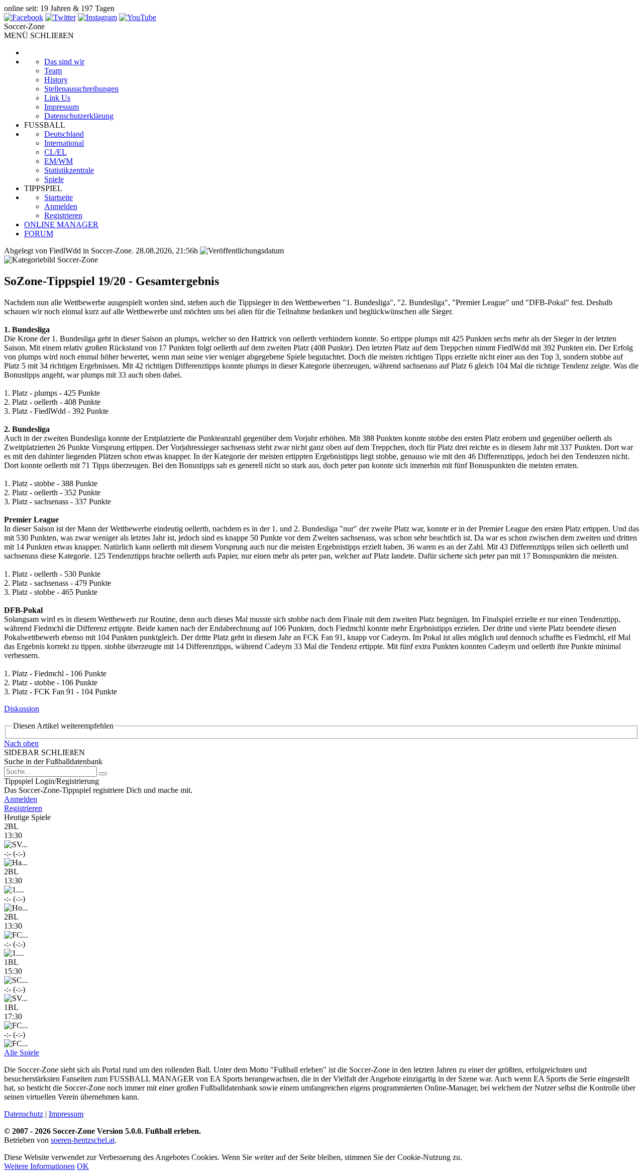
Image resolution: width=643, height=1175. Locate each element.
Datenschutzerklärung (79, 116)
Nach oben (21, 743)
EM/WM (58, 161)
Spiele (54, 179)
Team (53, 70)
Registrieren (63, 215)
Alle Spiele (21, 1052)
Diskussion (21, 708)
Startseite (58, 197)
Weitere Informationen (39, 1166)
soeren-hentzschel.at (83, 1140)
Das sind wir (64, 61)
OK (83, 1166)
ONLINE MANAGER (61, 224)
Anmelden (60, 206)
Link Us (57, 98)
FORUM (38, 233)
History (56, 79)
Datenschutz (23, 1114)
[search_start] (103, 773)
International (64, 143)
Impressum (61, 107)
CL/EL (55, 152)
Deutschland (64, 134)
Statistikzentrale (69, 170)
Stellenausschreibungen (81, 88)
